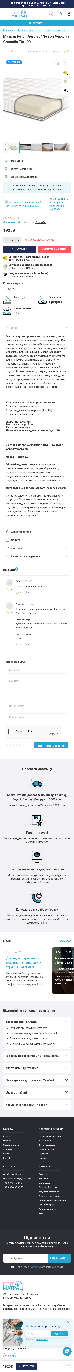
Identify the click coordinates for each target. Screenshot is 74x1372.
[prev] (5, 145)
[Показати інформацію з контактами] (51, 14)
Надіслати (59, 1333)
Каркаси (43, 1158)
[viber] (6, 1355)
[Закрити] (68, 1322)
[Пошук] (60, 14)
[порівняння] (57, 63)
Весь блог (65, 941)
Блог (41, 1213)
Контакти (43, 1178)
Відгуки (61, 51)
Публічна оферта (47, 1204)
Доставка (17, 548)
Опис (14, 51)
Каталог (37, 22)
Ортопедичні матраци (50, 1136)
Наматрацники (46, 1149)
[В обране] (65, 63)
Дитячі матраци (47, 1145)
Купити (28, 1366)
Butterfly (7, 1158)
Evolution (7, 1136)
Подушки (43, 1153)
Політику (35, 1267)
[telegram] (13, 1355)
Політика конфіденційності (52, 1200)
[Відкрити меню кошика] (68, 14)
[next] (5, 150)
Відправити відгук (51, 745)
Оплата (15, 539)
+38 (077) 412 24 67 (13, 1183)
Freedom (7, 1140)
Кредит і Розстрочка (49, 1191)
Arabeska (7, 1149)
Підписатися (59, 1258)
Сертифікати (45, 1183)
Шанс (6, 1153)
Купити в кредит (54, 249)
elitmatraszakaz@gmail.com (17, 1178)
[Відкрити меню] (6, 14)
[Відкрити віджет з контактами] (67, 1351)
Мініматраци (45, 1140)
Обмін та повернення (49, 1196)
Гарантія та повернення (25, 556)
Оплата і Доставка (48, 1187)
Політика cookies (47, 1209)
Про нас (43, 1174)
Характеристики (37, 51)
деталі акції (42, 1339)
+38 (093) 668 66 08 (13, 1187)
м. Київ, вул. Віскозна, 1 (15, 1174)
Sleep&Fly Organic (11, 1145)
